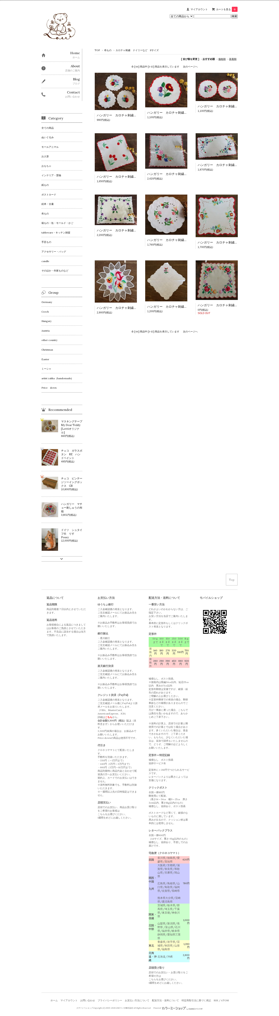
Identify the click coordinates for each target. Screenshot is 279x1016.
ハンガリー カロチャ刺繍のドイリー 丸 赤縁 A (183, 112)
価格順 (222, 59)
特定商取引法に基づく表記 (196, 1000)
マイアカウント (199, 9)
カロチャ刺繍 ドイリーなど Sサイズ (137, 50)
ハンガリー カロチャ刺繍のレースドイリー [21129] (134, 308)
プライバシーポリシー (110, 1000)
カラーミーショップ (84, 1008)
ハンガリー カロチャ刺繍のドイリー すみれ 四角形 (135, 230)
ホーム (54, 1000)
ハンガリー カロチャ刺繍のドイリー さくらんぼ (132, 176)
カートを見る (225, 9)
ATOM (225, 1000)
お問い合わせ (87, 1000)
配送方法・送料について (165, 1000)
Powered (157, 1008)
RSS (216, 1000)
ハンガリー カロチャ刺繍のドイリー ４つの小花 (182, 240)
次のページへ (190, 66)
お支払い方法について (137, 1000)
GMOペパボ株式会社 (124, 1008)
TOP (97, 50)
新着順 (233, 59)
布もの (108, 50)
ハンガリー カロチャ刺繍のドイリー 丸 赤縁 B (234, 106)
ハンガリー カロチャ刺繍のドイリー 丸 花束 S (132, 115)
